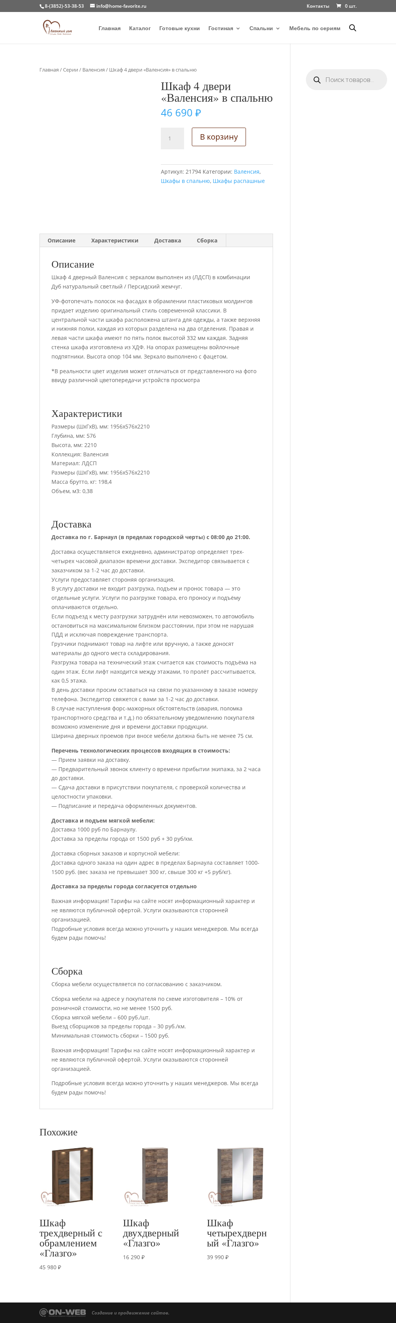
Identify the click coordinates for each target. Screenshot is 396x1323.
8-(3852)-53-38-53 (64, 6)
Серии (70, 69)
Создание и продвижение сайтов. (130, 1312)
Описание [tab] (61, 240)
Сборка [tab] (207, 240)
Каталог (140, 28)
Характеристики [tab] (114, 240)
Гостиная (220, 28)
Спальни (261, 28)
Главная (110, 28)
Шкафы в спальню (185, 180)
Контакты (318, 6)
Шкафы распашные (239, 180)
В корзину (219, 136)
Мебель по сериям (314, 28)
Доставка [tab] (167, 240)
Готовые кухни (179, 28)
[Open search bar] (353, 27)
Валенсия (93, 69)
